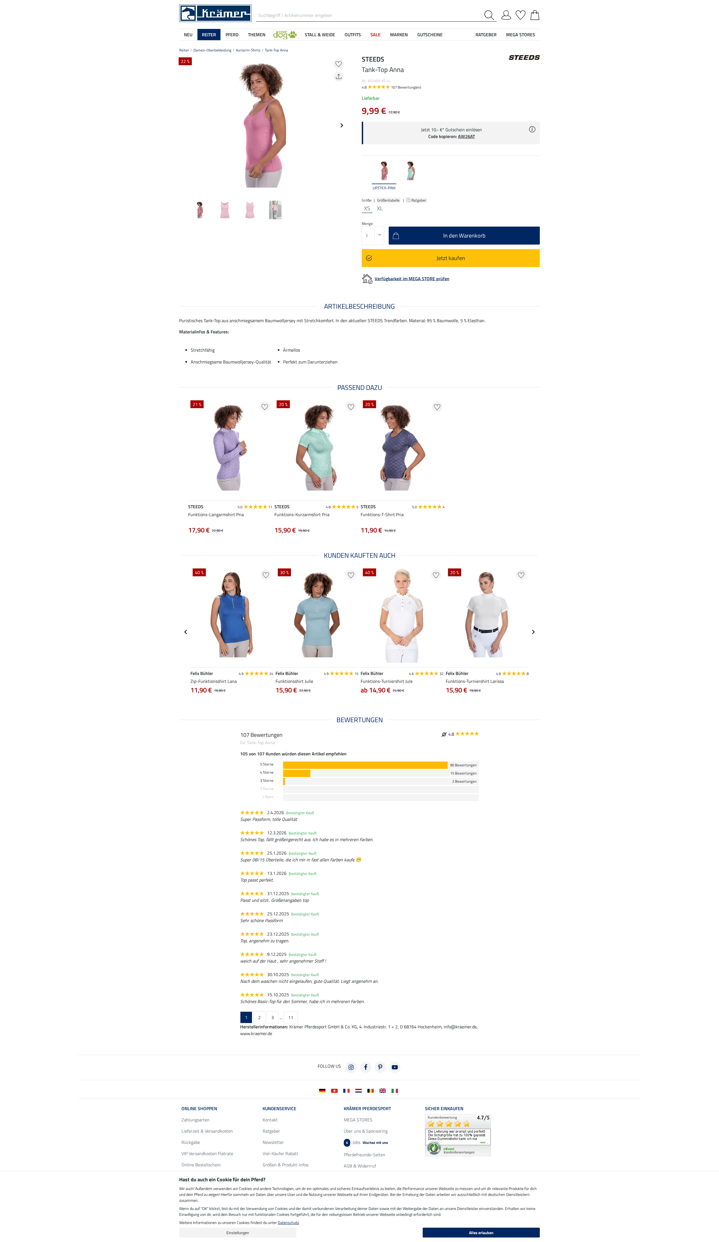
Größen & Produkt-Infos (285, 1164)
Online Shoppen (199, 1108)
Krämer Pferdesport (367, 1108)
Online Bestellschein (201, 1164)
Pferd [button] (232, 34)
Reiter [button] (209, 34)
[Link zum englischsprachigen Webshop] (383, 1090)
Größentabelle (388, 200)
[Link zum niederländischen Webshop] (359, 1090)
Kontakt (270, 1119)
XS (367, 208)
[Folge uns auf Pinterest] (380, 1067)
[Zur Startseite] (215, 12)
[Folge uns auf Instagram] (351, 1067)
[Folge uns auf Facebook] (365, 1067)
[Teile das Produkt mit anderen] (338, 76)
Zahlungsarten (195, 1119)
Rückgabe (190, 1142)
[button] (285, 34)
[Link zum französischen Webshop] (347, 1090)
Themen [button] (256, 34)
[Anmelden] (506, 14)
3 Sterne (267, 780)
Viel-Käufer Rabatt (280, 1153)
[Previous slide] (183, 125)
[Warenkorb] (535, 14)
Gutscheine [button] (430, 34)
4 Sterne (267, 772)
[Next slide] (341, 125)
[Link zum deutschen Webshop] (323, 1090)
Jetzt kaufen (450, 258)
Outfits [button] (353, 34)
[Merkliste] (520, 14)
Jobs (367, 1142)
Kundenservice (279, 1108)
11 (290, 1017)
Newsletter (273, 1142)
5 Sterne (267, 764)
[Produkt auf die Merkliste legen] (338, 63)
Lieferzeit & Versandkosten (207, 1131)
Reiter (184, 50)
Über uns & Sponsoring (366, 1131)
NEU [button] (188, 34)
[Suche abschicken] (490, 15)
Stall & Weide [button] (320, 34)
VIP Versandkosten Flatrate (207, 1153)
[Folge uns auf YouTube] (395, 1067)
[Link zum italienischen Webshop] (396, 1090)
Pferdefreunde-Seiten (364, 1154)
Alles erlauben (481, 1233)
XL (380, 208)
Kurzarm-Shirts (248, 50)
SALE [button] (375, 34)
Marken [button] (399, 34)
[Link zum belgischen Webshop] (371, 1090)
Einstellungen (237, 1233)
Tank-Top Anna (276, 50)
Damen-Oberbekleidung (212, 50)
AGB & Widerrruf (360, 1165)
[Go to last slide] (185, 632)
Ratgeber (419, 200)
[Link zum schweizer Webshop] (335, 1090)
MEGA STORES (520, 34)
